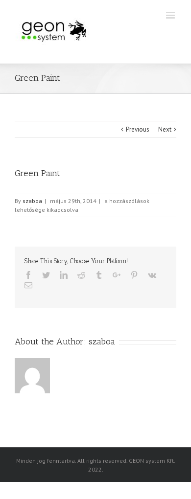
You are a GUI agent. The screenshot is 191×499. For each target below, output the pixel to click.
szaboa (32, 200)
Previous (137, 129)
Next (164, 129)
